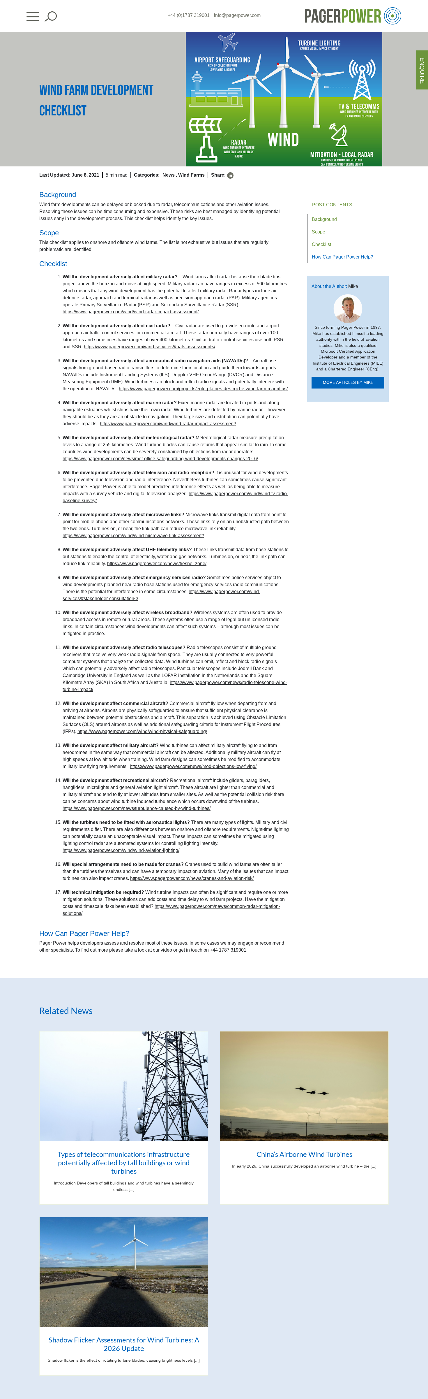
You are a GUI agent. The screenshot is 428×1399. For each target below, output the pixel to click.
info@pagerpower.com (237, 15)
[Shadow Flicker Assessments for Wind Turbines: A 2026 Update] (124, 1272)
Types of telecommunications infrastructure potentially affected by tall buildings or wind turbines (124, 1162)
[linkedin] (230, 175)
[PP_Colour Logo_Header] (353, 9)
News (168, 175)
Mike (353, 286)
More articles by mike (348, 382)
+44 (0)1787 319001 (189, 15)
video (166, 950)
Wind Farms (191, 175)
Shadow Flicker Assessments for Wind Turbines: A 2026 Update (124, 1343)
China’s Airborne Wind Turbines (304, 1154)
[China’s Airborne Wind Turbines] (304, 1086)
